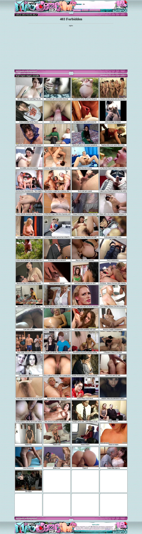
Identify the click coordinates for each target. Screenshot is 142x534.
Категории (77, 10)
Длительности (122, 75)
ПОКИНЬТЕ (107, 529)
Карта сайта (95, 524)
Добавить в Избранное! (26, 71)
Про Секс (78, 4)
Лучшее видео (95, 10)
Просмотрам (113, 75)
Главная (85, 10)
